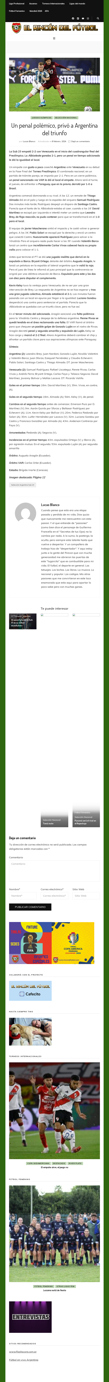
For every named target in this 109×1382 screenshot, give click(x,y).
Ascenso (33, 3)
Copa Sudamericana (38, 1163)
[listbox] (54, 1116)
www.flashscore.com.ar (23, 1351)
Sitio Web (78, 889)
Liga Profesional (16, 3)
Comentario (16, 857)
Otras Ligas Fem (66, 1286)
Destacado (59, 1163)
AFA (47, 11)
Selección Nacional (66, 118)
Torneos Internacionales (53, 3)
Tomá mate (48, 823)
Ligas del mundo (77, 3)
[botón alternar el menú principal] (54, 38)
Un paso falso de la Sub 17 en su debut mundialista (22, 622)
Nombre (14, 889)
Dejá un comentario (80, 141)
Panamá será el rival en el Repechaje (85, 822)
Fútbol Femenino (17, 11)
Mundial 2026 (36, 11)
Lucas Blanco (29, 141)
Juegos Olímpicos (41, 118)
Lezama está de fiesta (54, 1290)
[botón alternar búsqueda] (98, 18)
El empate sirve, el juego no (54, 1167)
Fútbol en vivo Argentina (23, 1359)
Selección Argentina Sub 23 (22, 485)
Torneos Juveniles (22, 616)
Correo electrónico (52, 889)
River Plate (75, 1163)
